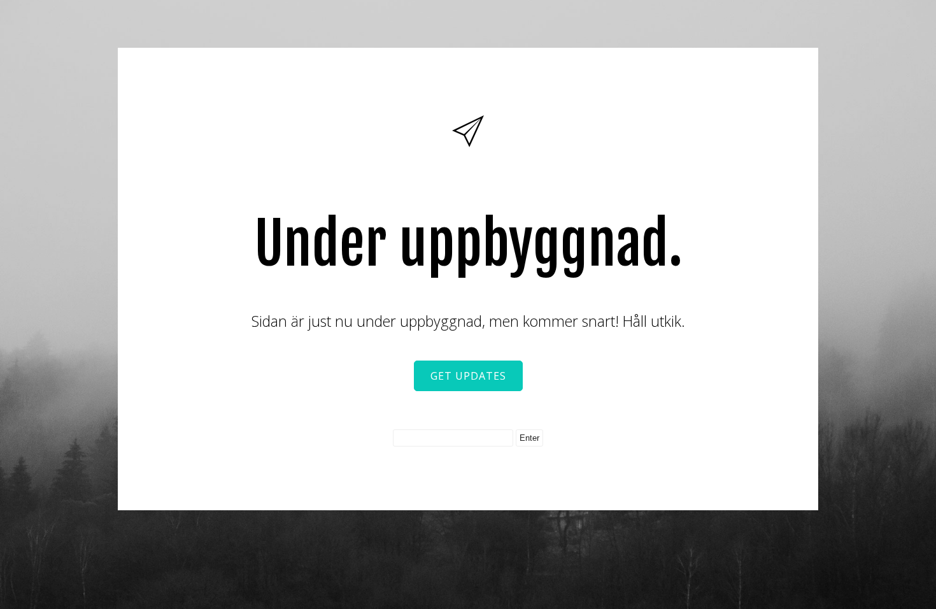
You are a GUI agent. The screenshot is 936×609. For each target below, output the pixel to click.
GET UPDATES (468, 376)
